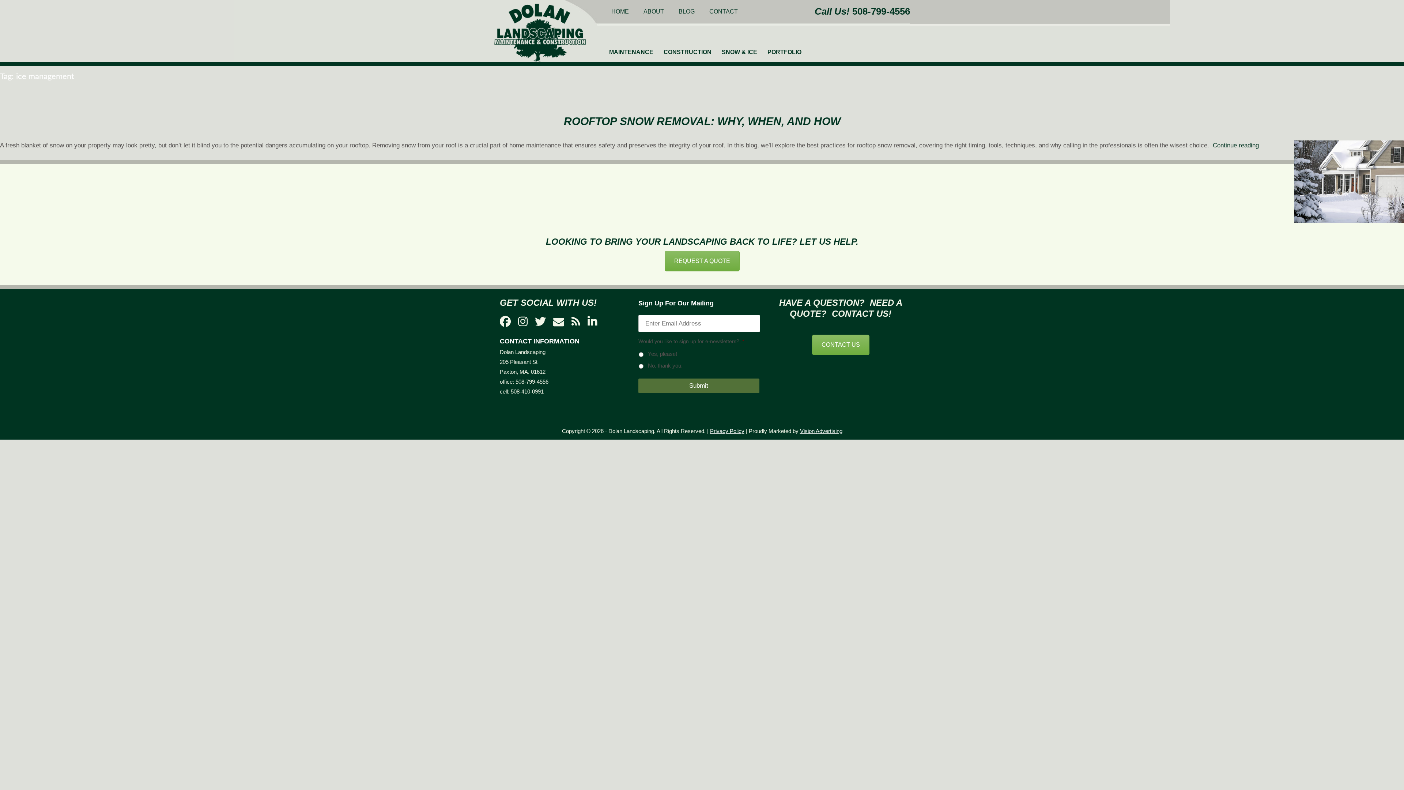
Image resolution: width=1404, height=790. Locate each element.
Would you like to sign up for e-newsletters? (691, 341)
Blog (687, 11)
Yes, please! (662, 354)
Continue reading (1236, 145)
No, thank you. (665, 366)
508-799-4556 (881, 11)
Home (620, 11)
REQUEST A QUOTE (702, 261)
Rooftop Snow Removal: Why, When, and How (702, 121)
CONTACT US (841, 345)
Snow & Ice (739, 52)
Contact (723, 11)
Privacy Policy (727, 431)
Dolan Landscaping (540, 32)
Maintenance (631, 52)
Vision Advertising (821, 431)
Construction (688, 52)
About (654, 11)
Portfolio (784, 52)
